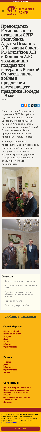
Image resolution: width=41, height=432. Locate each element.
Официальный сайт (11, 331)
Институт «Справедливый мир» (17, 387)
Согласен (20, 429)
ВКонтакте (8, 344)
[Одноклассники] (25, 105)
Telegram (7, 336)
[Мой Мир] (29, 105)
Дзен (5, 339)
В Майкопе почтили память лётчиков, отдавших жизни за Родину (17, 294)
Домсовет (7, 402)
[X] (32, 105)
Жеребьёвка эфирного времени (18, 281)
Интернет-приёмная (12, 334)
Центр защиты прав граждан (16, 390)
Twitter (6, 342)
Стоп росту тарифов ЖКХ (15, 305)
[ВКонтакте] (22, 105)
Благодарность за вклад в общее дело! (19, 286)
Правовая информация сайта (13, 423)
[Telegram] (38, 105)
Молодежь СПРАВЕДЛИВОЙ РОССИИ (15, 394)
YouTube (6, 372)
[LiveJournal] (35, 105)
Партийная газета (12, 301)
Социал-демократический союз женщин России (16, 398)
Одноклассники (10, 347)
